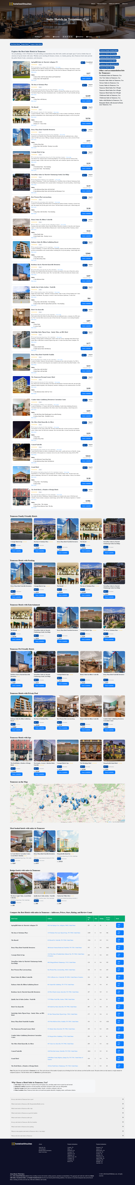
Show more (33, 72)
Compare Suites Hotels (36, 44)
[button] (95, 797)
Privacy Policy (102, 4)
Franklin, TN (99, 1153)
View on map (57, 67)
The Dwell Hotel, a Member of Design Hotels (44, 490)
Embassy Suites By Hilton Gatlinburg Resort (44, 242)
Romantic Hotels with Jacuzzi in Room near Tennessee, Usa (111, 104)
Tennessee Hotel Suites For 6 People (110, 90)
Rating (101, 918)
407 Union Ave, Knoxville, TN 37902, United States (61, 1043)
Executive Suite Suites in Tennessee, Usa (111, 80)
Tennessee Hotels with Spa (107, 67)
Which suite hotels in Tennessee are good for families (24, 1113)
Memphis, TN (99, 1161)
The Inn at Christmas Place (39, 85)
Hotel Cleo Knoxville (37, 310)
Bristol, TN (70, 1161)
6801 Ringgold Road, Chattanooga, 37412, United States (62, 962)
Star (96, 918)
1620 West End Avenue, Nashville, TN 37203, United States (63, 1051)
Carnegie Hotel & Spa (38, 152)
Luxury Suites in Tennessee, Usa (109, 85)
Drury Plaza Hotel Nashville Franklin (42, 355)
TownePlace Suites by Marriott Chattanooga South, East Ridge (50, 175)
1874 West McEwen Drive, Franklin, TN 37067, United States (63, 1021)
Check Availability (86, 78)
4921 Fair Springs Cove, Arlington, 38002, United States (61, 925)
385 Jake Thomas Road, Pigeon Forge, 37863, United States (62, 1014)
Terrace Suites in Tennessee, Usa (109, 83)
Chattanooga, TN (100, 1157)
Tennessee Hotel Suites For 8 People (110, 93)
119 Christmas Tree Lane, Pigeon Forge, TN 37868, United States (64, 933)
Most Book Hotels (15, 44)
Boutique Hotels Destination (45, 1150)
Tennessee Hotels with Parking (108, 54)
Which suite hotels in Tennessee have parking (22, 1126)
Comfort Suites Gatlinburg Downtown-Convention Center (48, 400)
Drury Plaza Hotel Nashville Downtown (43, 130)
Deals (93, 4)
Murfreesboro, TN (100, 1150)
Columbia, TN (71, 1158)
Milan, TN (70, 1149)
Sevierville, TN (99, 1152)
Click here (119, 925)
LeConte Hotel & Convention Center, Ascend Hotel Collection (20, 855)
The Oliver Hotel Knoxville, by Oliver (42, 422)
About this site (42, 1147)
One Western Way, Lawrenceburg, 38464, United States (61, 970)
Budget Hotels (25, 44)
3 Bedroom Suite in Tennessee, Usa (109, 98)
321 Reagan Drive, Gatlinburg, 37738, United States (60, 1036)
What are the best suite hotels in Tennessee (21, 1135)
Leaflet (109, 822)
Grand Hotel (35, 467)
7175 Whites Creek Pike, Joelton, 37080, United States (61, 999)
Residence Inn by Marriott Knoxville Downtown (45, 265)
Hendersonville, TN (72, 1157)
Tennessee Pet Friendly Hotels (108, 61)
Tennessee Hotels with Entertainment (110, 57)
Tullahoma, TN (71, 1155)
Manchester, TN (71, 1153)
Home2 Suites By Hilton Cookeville (41, 220)
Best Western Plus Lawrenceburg (41, 197)
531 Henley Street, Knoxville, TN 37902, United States (61, 1029)
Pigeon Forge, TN (100, 1158)
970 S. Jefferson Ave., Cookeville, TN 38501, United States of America (65, 977)
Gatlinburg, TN (99, 1160)
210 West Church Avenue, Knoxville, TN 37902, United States (63, 992)
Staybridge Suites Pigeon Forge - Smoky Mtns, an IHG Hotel (49, 332)
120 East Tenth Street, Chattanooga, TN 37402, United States (63, 1066)
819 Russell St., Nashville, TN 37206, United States (60, 940)
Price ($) (89, 918)
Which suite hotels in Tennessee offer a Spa (21, 1108)
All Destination (42, 1149)
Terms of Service (114, 4)
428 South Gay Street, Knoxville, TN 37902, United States (62, 1006)
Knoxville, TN (99, 1155)
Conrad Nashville (36, 445)
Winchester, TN (71, 1150)
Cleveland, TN (71, 1160)
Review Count (108, 918)
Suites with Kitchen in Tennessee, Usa (110, 100)
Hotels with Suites (43, 1152)
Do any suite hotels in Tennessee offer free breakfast (24, 1122)
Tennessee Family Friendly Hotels (109, 50)
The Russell (34, 107)
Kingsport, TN (99, 1147)
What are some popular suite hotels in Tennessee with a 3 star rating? (28, 1131)
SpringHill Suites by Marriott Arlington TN (44, 62)
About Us (125, 4)
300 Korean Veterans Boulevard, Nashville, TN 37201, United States (65, 947)
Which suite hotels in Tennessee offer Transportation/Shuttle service (27, 1104)
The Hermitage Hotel (86, 763)
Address (50, 918)
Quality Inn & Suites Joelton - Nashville (43, 287)
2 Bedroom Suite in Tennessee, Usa (109, 95)
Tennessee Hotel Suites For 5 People (110, 88)
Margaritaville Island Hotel (110, 763)
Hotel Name (14, 918)
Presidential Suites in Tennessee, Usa (110, 75)
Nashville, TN (99, 1163)
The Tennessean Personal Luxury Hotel (43, 377)
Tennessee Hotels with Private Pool (109, 64)
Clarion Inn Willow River (64, 896)
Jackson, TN (99, 1149)
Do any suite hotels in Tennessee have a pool (22, 1099)
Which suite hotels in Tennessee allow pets (21, 1117)
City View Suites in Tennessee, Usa (109, 78)
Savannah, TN (71, 1152)
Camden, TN (70, 1147)
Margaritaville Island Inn (64, 854)
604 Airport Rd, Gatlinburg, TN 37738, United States (61, 984)
